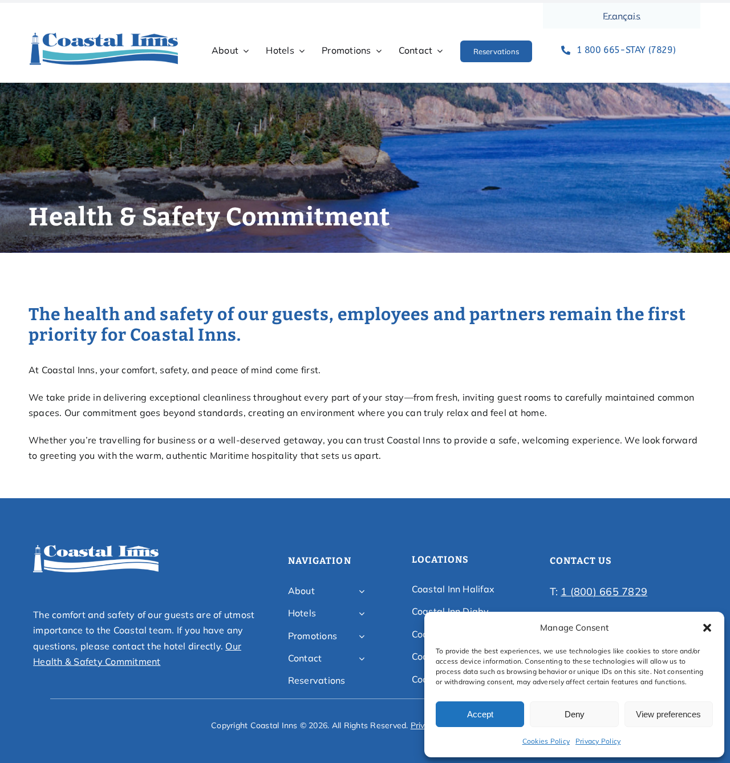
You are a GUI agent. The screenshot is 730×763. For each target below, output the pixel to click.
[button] (707, 627)
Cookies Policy (546, 741)
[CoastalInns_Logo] (104, 36)
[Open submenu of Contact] (361, 659)
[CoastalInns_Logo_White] (96, 548)
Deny (575, 714)
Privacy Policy (597, 741)
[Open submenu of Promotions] (361, 636)
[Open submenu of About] (361, 591)
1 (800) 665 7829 (604, 591)
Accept (480, 714)
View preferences (668, 714)
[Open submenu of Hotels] (361, 613)
